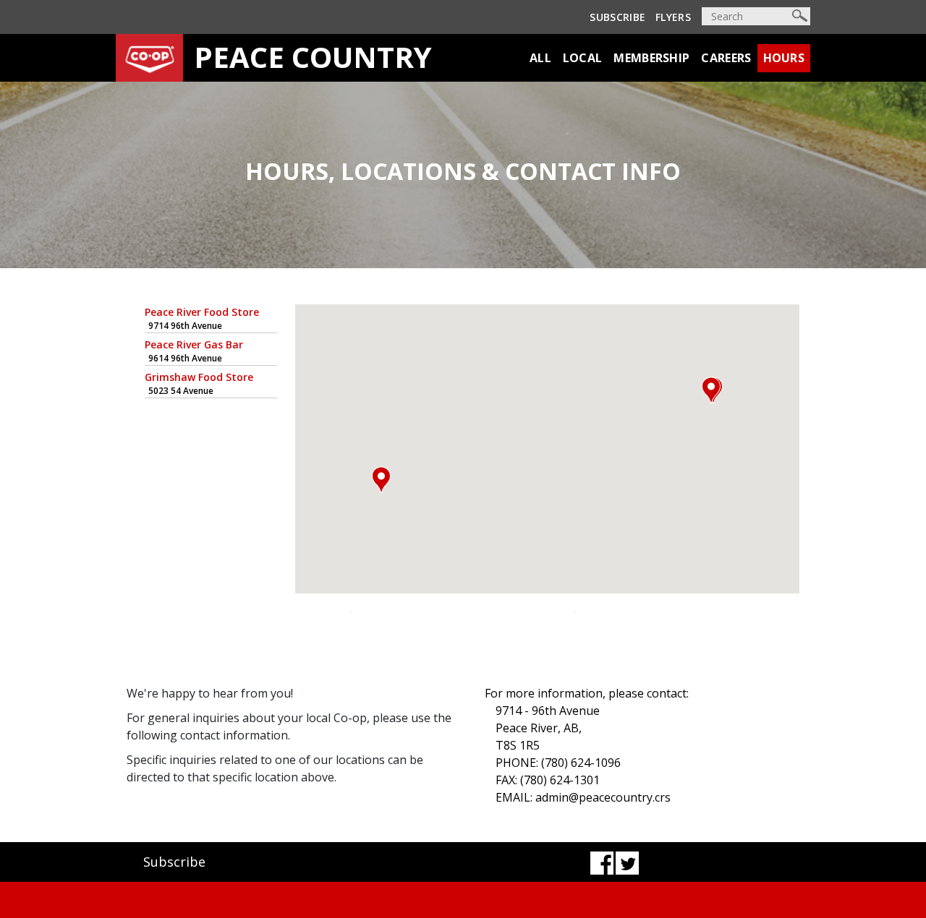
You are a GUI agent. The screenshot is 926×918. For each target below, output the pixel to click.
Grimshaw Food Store (199, 377)
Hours (784, 58)
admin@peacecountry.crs (603, 797)
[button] (711, 390)
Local (583, 58)
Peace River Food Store (202, 312)
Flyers (673, 17)
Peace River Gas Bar (194, 344)
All (540, 58)
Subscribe (617, 17)
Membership (651, 58)
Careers (726, 58)
